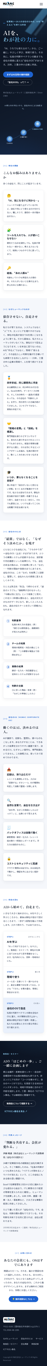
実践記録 (35, 1343)
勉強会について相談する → (19, 1103)
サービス (39, 1338)
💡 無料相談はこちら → (23, 1299)
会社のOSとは (27, 1338)
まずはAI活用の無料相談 (18, 74)
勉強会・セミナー (10, 1343)
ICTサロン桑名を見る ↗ (16, 1111)
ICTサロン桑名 (9, 1349)
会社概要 (24, 1343)
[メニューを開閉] (41, 4)
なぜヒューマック (10, 1338)
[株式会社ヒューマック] (8, 4)
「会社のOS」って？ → (18, 82)
